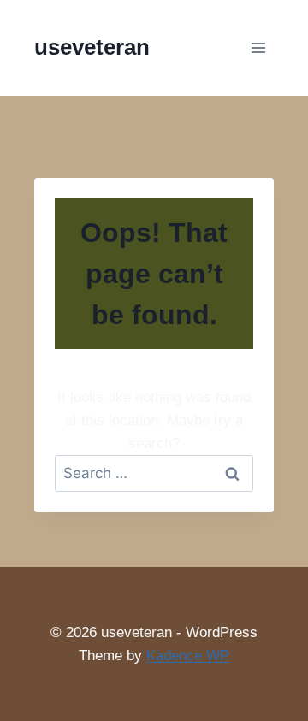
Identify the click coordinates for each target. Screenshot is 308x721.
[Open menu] (258, 47)
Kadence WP (187, 655)
